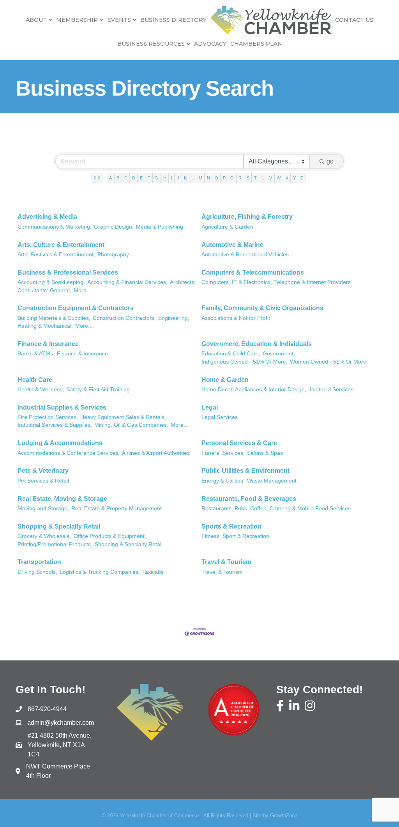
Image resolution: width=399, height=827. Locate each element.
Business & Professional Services (68, 272)
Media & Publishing (159, 227)
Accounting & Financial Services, (127, 282)
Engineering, (173, 318)
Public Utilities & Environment (245, 470)
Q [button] (232, 178)
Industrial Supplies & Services (62, 407)
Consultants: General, (44, 290)
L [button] (192, 178)
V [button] (270, 178)
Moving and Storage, (43, 508)
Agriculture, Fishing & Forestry (247, 216)
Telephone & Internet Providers (312, 282)
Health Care (35, 379)
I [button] (171, 178)
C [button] (125, 178)
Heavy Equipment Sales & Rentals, (123, 417)
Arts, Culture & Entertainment (61, 244)
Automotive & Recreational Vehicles (245, 254)
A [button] (110, 178)
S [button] (248, 178)
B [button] (118, 178)
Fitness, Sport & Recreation (235, 536)
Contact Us (354, 19)
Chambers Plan (256, 43)
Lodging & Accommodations (60, 443)
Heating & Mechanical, (45, 326)
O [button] (216, 178)
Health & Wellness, (41, 389)
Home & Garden (225, 379)
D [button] (133, 178)
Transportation (39, 562)
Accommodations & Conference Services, (69, 453)
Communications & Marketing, (55, 227)
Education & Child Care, (230, 354)
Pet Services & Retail (43, 481)
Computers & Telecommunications (252, 272)
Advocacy (210, 43)
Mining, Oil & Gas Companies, (131, 425)
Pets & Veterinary (43, 470)
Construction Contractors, (124, 318)
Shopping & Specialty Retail (59, 526)
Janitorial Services (331, 389)
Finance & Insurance (48, 344)
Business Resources (151, 43)
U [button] (263, 178)
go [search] (330, 161)
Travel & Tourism (226, 562)
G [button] (156, 178)
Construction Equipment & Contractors (76, 308)
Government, (279, 354)
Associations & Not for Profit (235, 318)
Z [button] (301, 178)
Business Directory (173, 19)
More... (82, 290)
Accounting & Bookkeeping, (51, 282)
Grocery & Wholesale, (44, 536)
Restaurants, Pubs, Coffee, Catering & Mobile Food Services (276, 508)
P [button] (224, 178)
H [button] (164, 178)
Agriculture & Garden (227, 227)
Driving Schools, (37, 572)
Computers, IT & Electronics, (236, 282)
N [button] (208, 178)
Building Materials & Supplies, (54, 318)
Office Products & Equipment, (110, 536)
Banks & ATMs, (36, 354)
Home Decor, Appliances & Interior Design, (253, 389)
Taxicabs (153, 572)
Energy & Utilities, (223, 481)
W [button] (279, 178)
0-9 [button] (97, 178)
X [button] (287, 178)
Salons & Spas (265, 453)
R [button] (240, 178)
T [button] (255, 178)
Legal (209, 407)
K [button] (185, 178)
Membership (77, 19)
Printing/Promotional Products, (55, 544)
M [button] (200, 178)
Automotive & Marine (232, 244)
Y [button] (294, 178)
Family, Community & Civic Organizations (262, 308)
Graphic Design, (114, 227)
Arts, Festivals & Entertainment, (56, 254)
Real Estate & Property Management (116, 508)
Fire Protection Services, (48, 417)
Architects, (183, 282)
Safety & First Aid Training (98, 389)
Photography (113, 254)
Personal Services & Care (239, 443)
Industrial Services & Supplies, (55, 425)
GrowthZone (283, 815)
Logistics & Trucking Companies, (100, 572)
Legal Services (219, 417)
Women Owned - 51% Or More (328, 362)
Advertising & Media (47, 216)
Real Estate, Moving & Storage (62, 498)
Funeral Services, (223, 453)
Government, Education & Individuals (256, 344)
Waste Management (272, 481)
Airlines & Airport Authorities (156, 453)
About (36, 19)
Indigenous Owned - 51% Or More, (244, 362)
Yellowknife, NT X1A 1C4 (60, 745)
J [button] (178, 178)
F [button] (148, 178)
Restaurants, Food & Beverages (248, 498)
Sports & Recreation (231, 526)
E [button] (141, 178)
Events (119, 19)
